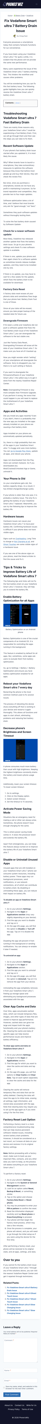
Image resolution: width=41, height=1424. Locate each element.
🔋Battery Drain (19, 15)
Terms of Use (27, 1409)
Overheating (21, 539)
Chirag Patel (23, 36)
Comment (9, 1340)
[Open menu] (36, 4)
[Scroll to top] (36, 1413)
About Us (9, 1405)
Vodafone (29, 15)
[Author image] (15, 36)
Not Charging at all (22, 541)
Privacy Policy (14, 1409)
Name (7, 1370)
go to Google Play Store (21, 451)
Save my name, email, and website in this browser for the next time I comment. (21, 1387)
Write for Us (31, 1405)
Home (10, 15)
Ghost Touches (9, 544)
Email (7, 1381)
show (17, 103)
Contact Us (19, 1405)
